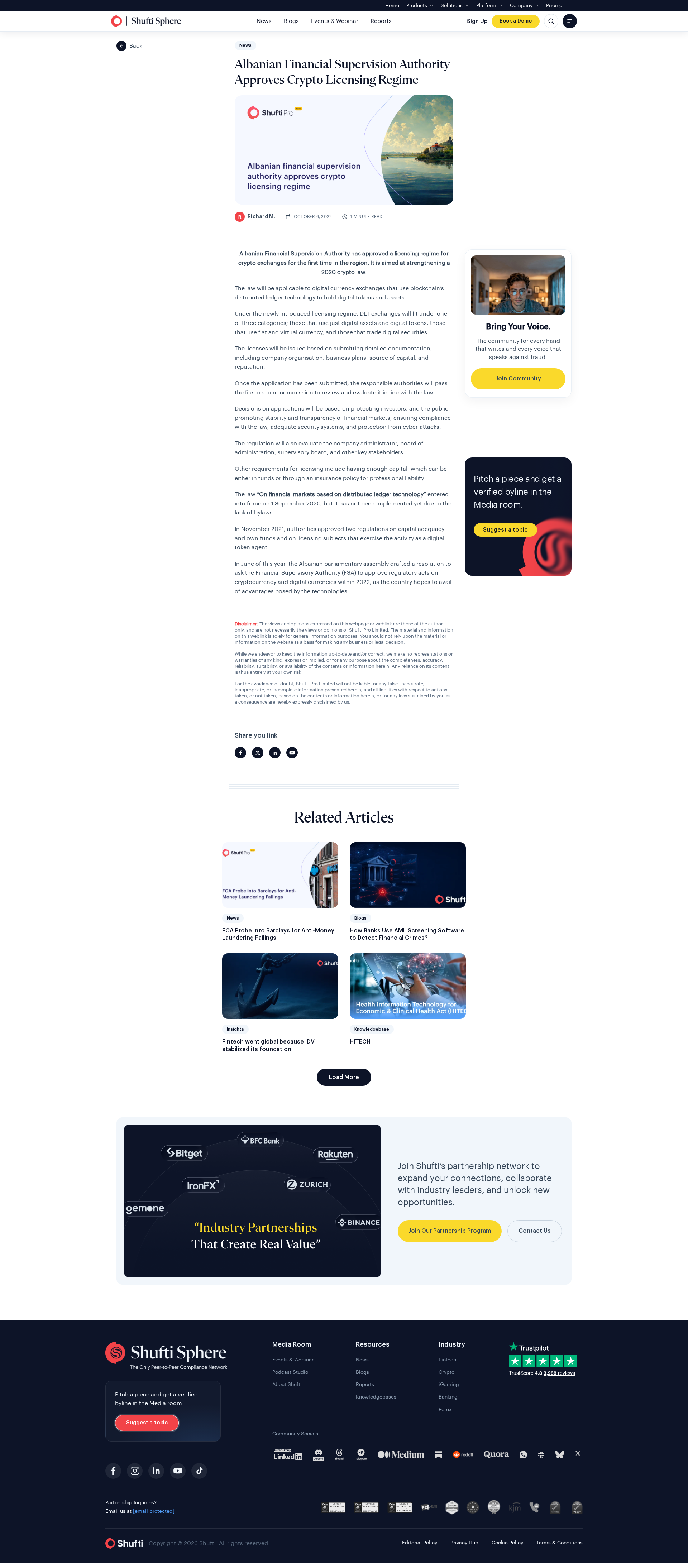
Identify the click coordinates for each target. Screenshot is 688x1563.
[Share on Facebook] (240, 752)
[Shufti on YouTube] (292, 752)
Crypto (446, 1372)
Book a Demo (516, 21)
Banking (448, 1397)
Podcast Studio (290, 1372)
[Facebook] (113, 1471)
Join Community (518, 379)
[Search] (551, 21)
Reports (381, 21)
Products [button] (416, 5)
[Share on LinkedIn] (275, 752)
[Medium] (401, 1454)
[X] (577, 1454)
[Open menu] (570, 21)
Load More (344, 1077)
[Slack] (541, 1454)
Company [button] (521, 5)
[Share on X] (257, 752)
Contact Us (535, 1231)
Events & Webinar (334, 21)
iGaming (449, 1384)
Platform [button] (486, 5)
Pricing (554, 5)
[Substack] (439, 1454)
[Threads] (339, 1455)
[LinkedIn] (156, 1471)
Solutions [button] (452, 5)
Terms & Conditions (559, 1542)
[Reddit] (463, 1454)
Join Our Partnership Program (449, 1231)
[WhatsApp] (523, 1454)
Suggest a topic (505, 530)
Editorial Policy (419, 1542)
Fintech (447, 1359)
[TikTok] (199, 1471)
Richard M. (256, 216)
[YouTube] (178, 1471)
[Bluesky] (559, 1454)
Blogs (291, 21)
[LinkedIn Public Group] (288, 1454)
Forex (445, 1409)
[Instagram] (135, 1471)
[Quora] (496, 1454)
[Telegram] (361, 1455)
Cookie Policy (507, 1542)
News (264, 21)
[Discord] (318, 1455)
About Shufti (287, 1384)
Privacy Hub (464, 1542)
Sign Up (477, 21)
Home (392, 5)
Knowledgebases (376, 1397)
